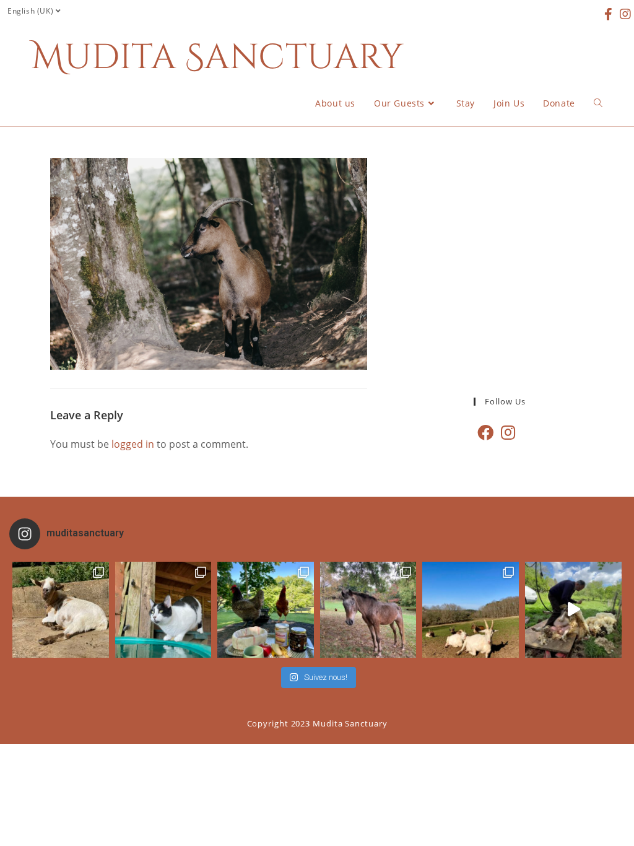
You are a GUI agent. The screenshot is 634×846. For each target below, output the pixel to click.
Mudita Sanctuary (217, 57)
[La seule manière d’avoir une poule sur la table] (265, 610)
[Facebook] (485, 432)
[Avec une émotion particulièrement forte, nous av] (60, 610)
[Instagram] (508, 432)
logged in (132, 444)
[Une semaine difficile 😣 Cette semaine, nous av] (470, 610)
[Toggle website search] (598, 103)
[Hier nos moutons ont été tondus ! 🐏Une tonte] (573, 610)
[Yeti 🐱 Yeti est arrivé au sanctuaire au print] (163, 610)
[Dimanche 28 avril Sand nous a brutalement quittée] (368, 610)
